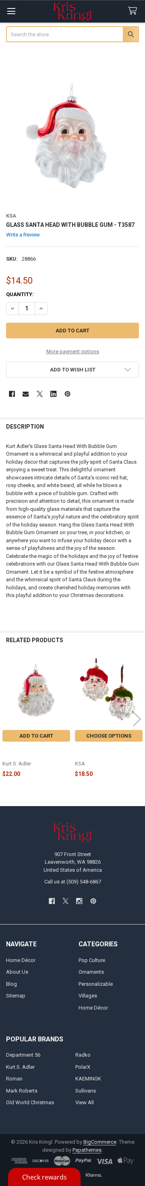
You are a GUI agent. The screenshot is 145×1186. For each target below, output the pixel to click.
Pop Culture (92, 960)
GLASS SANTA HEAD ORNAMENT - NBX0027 (30, 752)
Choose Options (108, 736)
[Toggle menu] (11, 11)
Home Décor (20, 960)
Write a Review (23, 235)
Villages (88, 996)
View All (84, 1102)
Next (137, 719)
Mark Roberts (21, 1091)
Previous (8, 719)
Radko (83, 1055)
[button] (72, 369)
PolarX (82, 1067)
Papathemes (87, 1150)
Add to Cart (36, 736)
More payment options (72, 351)
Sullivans (85, 1091)
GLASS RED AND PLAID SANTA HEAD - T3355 (103, 752)
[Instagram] (79, 901)
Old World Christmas (30, 1102)
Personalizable (96, 984)
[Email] (25, 394)
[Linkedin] (53, 394)
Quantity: (20, 294)
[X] (40, 394)
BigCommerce (99, 1142)
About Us (17, 972)
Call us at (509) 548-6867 (72, 882)
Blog (11, 984)
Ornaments (91, 972)
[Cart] (134, 11)
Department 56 (23, 1055)
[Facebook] (12, 394)
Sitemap (15, 996)
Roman (14, 1079)
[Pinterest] (67, 394)
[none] (72, 138)
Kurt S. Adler (20, 1067)
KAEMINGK (88, 1079)
